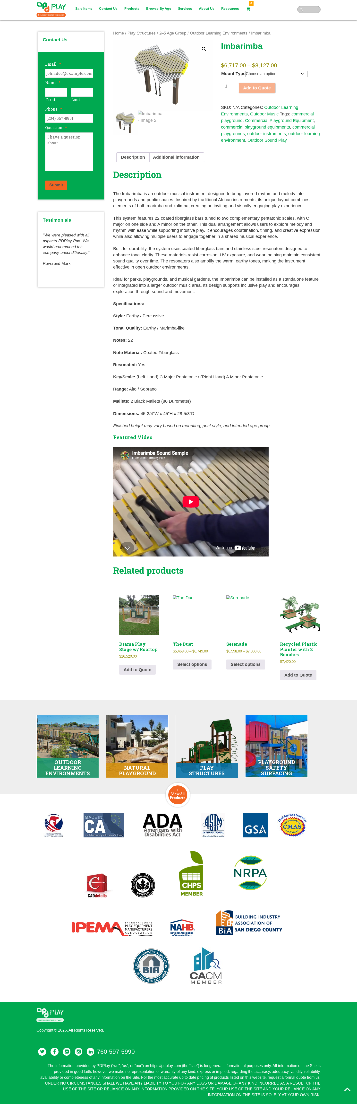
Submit (56, 185)
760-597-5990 (116, 1051)
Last (75, 99)
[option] (71, 247)
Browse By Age (158, 8)
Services (185, 8)
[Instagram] (78, 1052)
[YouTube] (66, 1052)
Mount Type (233, 73)
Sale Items (83, 8)
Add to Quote (257, 88)
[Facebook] (55, 1052)
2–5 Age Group (172, 33)
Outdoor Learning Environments (218, 33)
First (50, 99)
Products (131, 8)
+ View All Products (178, 793)
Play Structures (142, 33)
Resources (230, 8)
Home (118, 33)
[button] (204, 49)
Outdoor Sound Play (267, 140)
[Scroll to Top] (347, 1089)
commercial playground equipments (255, 127)
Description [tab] (133, 157)
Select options (192, 664)
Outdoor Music (264, 114)
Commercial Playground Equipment (279, 120)
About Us (206, 8)
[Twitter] (42, 1052)
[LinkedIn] (90, 1052)
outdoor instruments (266, 133)
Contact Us (108, 8)
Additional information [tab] (176, 157)
